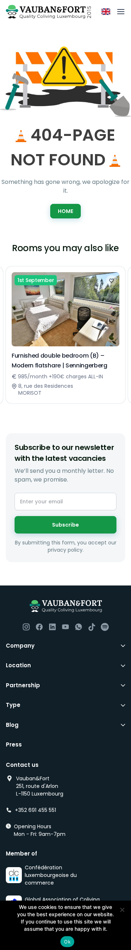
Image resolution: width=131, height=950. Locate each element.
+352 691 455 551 (35, 810)
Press (14, 744)
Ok (67, 942)
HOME (65, 211)
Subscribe (65, 524)
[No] (122, 909)
